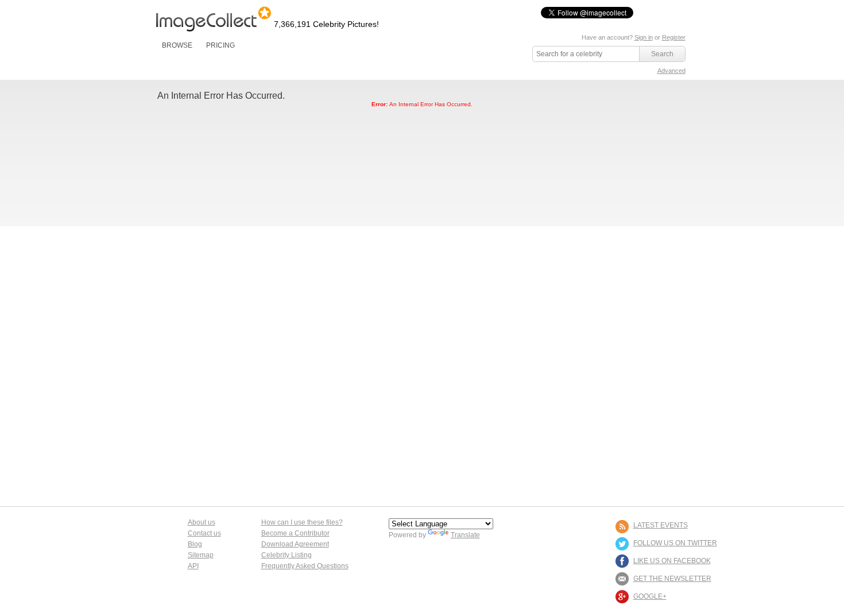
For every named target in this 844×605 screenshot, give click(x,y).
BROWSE (177, 45)
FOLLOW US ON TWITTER (675, 543)
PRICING (220, 45)
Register (674, 37)
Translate (465, 535)
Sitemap (201, 555)
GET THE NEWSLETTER (672, 579)
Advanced (671, 70)
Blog (195, 544)
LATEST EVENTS (660, 525)
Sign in (643, 37)
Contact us (204, 533)
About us (201, 522)
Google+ (650, 596)
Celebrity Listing (286, 555)
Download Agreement (295, 544)
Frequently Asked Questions (305, 566)
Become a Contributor (295, 533)
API (193, 566)
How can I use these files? (302, 522)
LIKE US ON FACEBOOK (672, 561)
